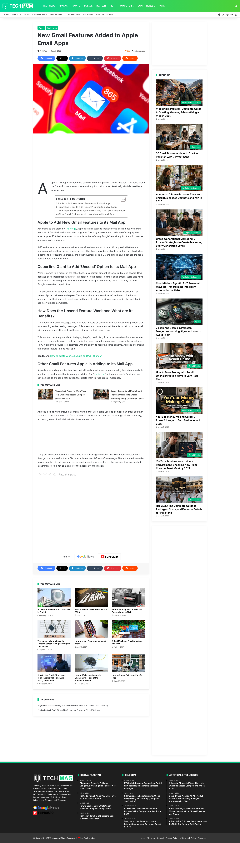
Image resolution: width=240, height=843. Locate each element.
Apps (41, 28)
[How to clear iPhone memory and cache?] (91, 629)
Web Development (105, 14)
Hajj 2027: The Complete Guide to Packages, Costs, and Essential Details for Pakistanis (179, 509)
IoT (113, 6)
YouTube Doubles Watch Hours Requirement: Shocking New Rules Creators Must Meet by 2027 (177, 465)
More (162, 6)
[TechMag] (17, 6)
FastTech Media (87, 838)
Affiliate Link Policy (188, 838)
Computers (126, 6)
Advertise (202, 838)
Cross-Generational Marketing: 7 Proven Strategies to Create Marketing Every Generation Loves (127, 395)
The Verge (70, 228)
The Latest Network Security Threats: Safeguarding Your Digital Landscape (54, 643)
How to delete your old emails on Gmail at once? (76, 355)
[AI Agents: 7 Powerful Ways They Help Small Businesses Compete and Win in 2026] (45, 394)
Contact (160, 838)
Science (88, 6)
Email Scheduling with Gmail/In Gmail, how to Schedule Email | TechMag (77, 705)
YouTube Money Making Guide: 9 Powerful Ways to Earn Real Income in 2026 (178, 420)
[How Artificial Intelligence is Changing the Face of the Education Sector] (91, 663)
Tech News (49, 6)
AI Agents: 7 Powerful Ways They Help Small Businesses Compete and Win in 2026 (70, 395)
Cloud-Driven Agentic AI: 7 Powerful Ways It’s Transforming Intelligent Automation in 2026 (178, 287)
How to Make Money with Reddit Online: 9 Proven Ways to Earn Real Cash (177, 376)
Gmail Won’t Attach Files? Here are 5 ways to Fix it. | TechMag (73, 710)
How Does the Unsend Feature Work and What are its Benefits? (91, 210)
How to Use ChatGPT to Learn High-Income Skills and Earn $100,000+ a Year (51, 678)
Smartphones (145, 6)
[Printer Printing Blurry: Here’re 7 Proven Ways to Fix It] (128, 597)
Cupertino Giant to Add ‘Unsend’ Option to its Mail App (87, 207)
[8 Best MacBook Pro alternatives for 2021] (128, 629)
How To (76, 6)
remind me (99, 374)
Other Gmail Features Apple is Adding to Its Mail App (86, 214)
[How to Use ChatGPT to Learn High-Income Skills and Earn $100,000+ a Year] (54, 663)
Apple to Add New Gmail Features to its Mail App (84, 203)
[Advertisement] (91, 157)
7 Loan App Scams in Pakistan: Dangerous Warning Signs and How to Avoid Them (178, 331)
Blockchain (56, 14)
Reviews (63, 6)
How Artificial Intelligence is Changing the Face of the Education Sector (88, 678)
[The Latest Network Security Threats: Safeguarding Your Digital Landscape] (54, 629)
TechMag (43, 51)
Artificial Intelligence (35, 14)
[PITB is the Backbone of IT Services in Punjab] (54, 597)
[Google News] (85, 557)
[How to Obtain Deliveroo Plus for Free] (128, 663)
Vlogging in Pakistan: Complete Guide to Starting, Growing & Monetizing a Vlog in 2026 (178, 112)
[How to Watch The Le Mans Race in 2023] (91, 597)
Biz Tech (101, 6)
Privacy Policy (172, 838)
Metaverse (88, 14)
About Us (16, 14)
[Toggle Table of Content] (122, 199)
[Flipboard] (109, 557)
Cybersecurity (72, 14)
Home (6, 14)
